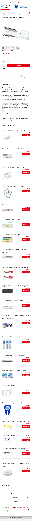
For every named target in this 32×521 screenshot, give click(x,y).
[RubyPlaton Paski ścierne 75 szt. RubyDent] (9, 291)
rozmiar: (4, 58)
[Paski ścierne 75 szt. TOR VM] (9, 225)
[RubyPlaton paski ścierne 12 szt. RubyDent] (9, 274)
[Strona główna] (16, 7)
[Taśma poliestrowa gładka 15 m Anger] (9, 410)
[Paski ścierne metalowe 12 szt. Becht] (9, 193)
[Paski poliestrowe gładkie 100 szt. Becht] (9, 360)
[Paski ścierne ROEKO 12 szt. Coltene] (9, 174)
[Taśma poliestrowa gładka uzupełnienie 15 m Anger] (9, 473)
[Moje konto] (20, 14)
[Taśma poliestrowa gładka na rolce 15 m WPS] (9, 440)
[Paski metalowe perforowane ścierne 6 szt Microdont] (9, 257)
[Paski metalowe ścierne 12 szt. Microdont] (9, 454)
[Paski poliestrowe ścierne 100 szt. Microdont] (9, 156)
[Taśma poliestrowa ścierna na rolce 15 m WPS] (9, 426)
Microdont (9, 75)
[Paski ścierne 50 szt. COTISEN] (9, 344)
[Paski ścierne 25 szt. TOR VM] (9, 240)
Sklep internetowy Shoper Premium (16, 519)
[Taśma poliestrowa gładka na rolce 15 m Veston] (9, 393)
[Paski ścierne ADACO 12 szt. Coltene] (9, 306)
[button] (4, 14)
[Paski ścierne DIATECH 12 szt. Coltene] (9, 137)
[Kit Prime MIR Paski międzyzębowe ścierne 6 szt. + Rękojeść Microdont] (9, 325)
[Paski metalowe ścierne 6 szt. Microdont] (9, 210)
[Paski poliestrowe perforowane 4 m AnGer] (9, 375)
